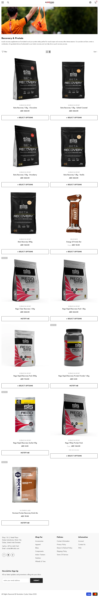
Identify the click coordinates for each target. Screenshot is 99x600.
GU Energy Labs (25, 510)
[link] (49, 20)
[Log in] (90, 2)
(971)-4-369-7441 (13, 546)
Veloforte (74, 239)
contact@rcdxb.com (12, 548)
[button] (47, 52)
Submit (36, 580)
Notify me (25, 319)
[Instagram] (8, 555)
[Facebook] (4, 555)
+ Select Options (25, 117)
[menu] (2, 2)
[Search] (8, 2)
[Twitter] (13, 555)
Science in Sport (25, 105)
